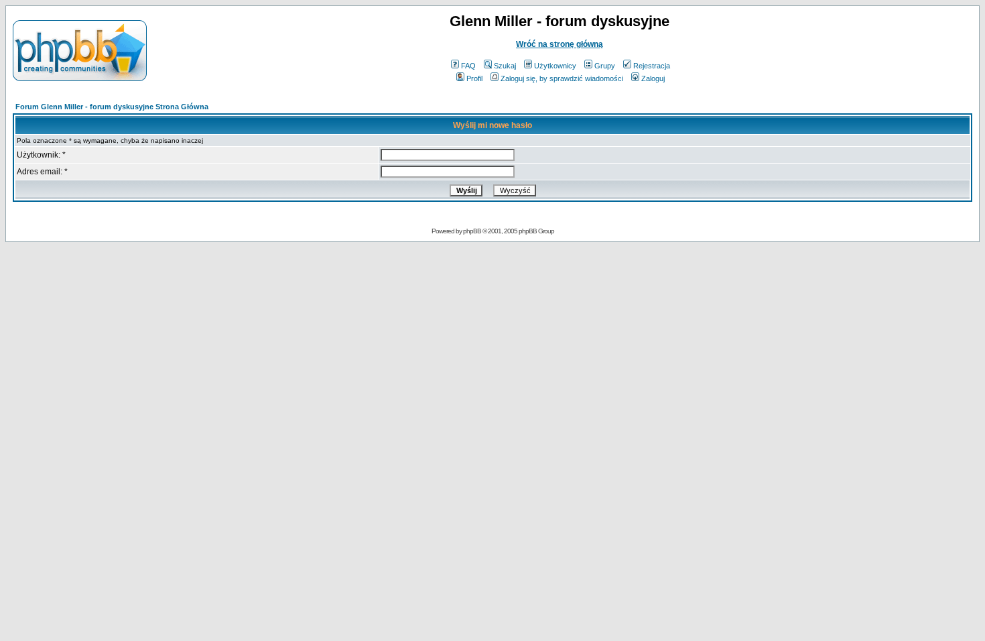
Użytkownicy (555, 66)
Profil (474, 78)
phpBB (472, 231)
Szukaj (505, 66)
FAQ (468, 66)
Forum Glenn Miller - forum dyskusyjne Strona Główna (111, 107)
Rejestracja (651, 66)
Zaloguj (653, 78)
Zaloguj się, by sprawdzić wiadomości (562, 78)
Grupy (604, 66)
